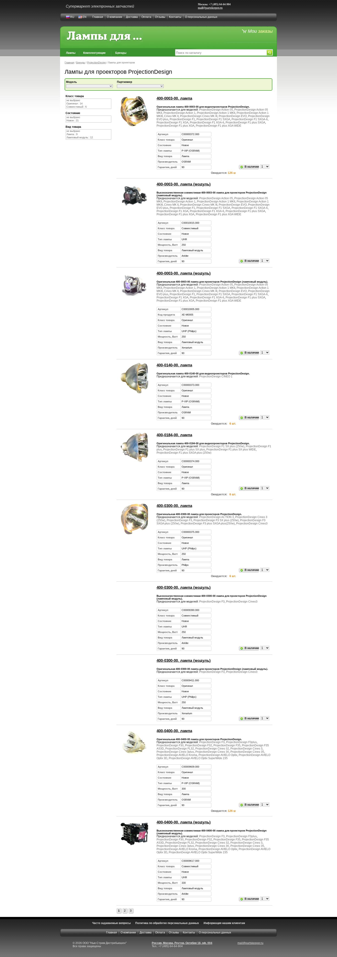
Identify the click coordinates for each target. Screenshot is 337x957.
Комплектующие (94, 53)
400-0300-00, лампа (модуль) (184, 587)
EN (84, 17)
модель (71, 82)
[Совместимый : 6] (88, 107)
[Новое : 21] (88, 120)
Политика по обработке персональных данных (167, 923)
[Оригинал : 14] (88, 103)
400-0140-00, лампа (174, 365)
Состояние (73, 113)
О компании (114, 17)
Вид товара (73, 126)
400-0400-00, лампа (174, 731)
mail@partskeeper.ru (210, 7)
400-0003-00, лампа (174, 98)
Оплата (146, 17)
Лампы (70, 53)
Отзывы (160, 17)
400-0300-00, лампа (174, 506)
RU (72, 17)
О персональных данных (201, 17)
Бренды (120, 53)
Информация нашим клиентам (224, 923)
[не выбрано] (88, 100)
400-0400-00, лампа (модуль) (184, 822)
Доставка (132, 17)
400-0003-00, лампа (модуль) (184, 184)
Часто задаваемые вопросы (111, 923)
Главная (97, 17)
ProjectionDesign (96, 62)
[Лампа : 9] (88, 134)
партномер (124, 82)
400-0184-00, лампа (174, 435)
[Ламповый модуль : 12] (88, 137)
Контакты (175, 17)
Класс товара (75, 96)
